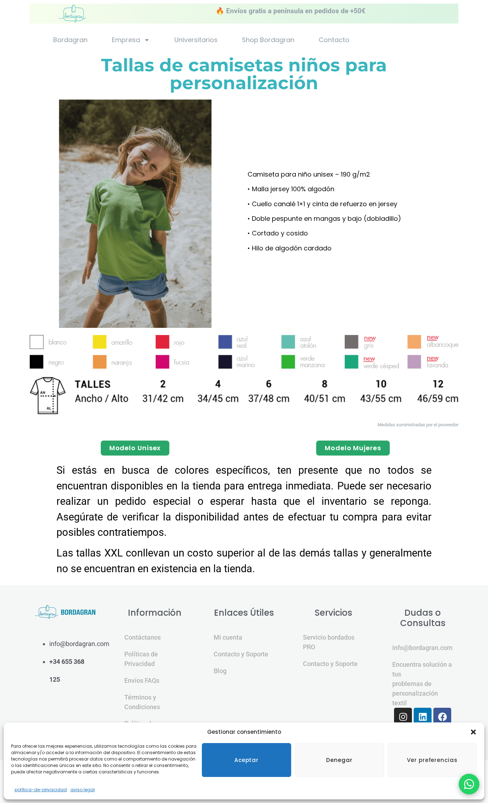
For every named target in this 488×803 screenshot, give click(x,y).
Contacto (334, 40)
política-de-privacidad (41, 790)
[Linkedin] (423, 717)
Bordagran (70, 40)
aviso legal (82, 790)
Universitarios (196, 40)
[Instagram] (403, 717)
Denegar (339, 760)
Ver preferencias (432, 760)
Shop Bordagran (268, 40)
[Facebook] (442, 717)
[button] (473, 732)
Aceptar (246, 760)
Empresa (126, 40)
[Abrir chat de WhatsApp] (469, 784)
